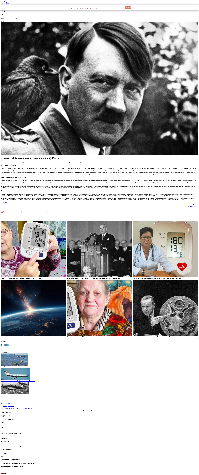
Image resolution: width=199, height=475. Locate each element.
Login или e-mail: (5, 441)
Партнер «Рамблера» (8, 406)
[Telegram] (8, 345)
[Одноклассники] (4, 345)
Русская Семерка (193, 206)
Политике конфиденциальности (89, 8)
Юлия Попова (4, 202)
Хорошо (128, 7)
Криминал (6, 4)
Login (2, 422)
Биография (6, 3)
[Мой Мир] (6, 345)
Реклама (6, 10)
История (6, 2)
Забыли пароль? (16, 453)
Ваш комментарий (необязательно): (13, 466)
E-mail (2, 427)
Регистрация (8, 453)
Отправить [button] (3, 473)
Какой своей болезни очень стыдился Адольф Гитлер (18, 408)
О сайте (6, 11)
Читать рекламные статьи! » (8, 403)
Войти (2, 453)
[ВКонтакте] (1, 345)
